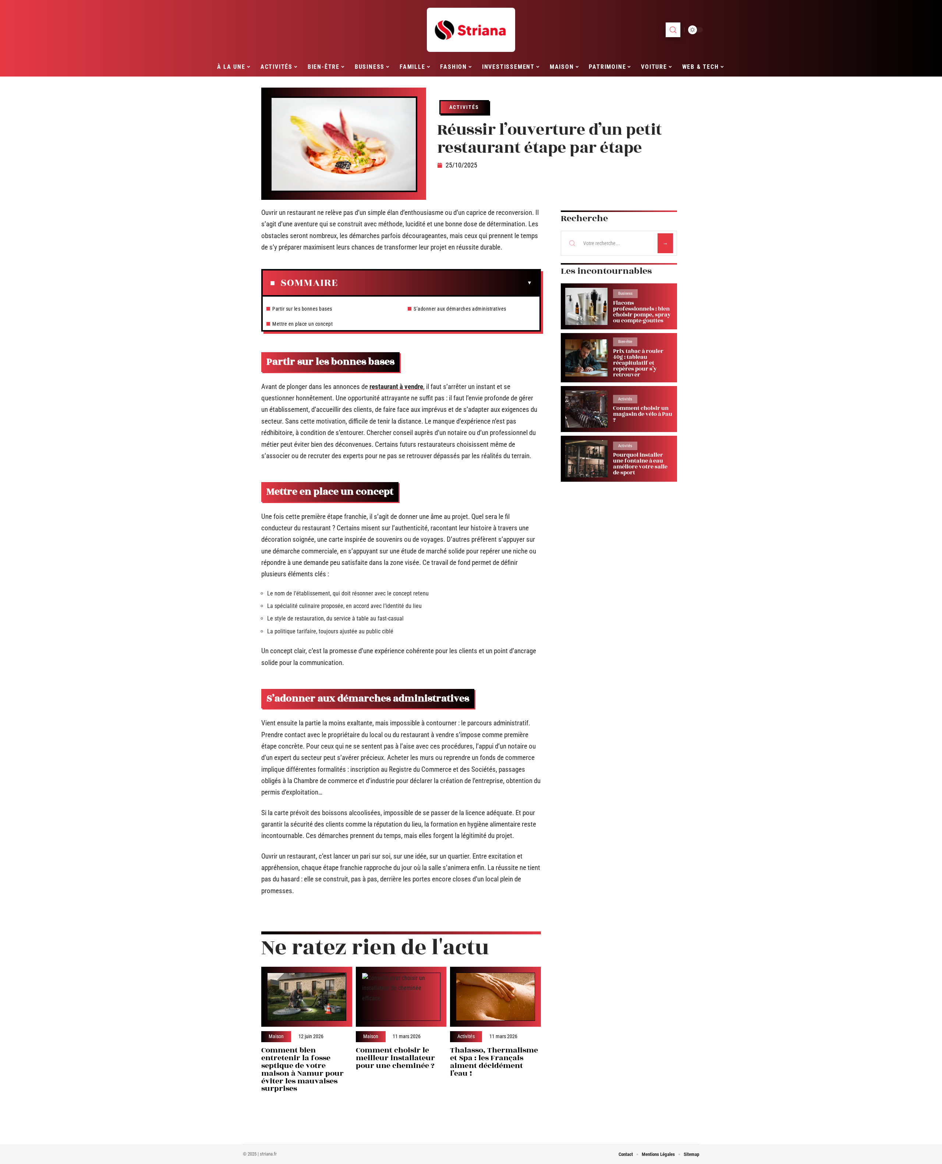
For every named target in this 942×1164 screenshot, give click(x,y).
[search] (673, 29)
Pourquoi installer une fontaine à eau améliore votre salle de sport (640, 464)
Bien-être (625, 341)
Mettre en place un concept (302, 324)
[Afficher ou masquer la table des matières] (435, 283)
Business (625, 293)
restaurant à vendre (396, 386)
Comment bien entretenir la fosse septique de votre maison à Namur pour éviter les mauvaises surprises (302, 1069)
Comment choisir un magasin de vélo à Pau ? (642, 414)
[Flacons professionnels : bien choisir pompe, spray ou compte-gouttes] (586, 306)
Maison (276, 1036)
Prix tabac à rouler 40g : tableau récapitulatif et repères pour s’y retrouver (638, 363)
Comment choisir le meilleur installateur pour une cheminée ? (395, 1057)
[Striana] (471, 30)
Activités (464, 107)
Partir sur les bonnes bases (302, 309)
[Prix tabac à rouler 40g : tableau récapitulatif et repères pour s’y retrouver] (586, 357)
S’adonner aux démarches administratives (460, 309)
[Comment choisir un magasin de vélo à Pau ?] (586, 409)
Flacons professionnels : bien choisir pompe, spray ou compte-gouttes (642, 312)
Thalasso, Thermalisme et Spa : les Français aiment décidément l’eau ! (494, 1061)
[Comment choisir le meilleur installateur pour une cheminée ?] (401, 996)
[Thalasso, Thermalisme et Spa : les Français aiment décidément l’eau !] (495, 996)
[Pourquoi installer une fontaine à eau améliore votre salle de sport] (586, 458)
